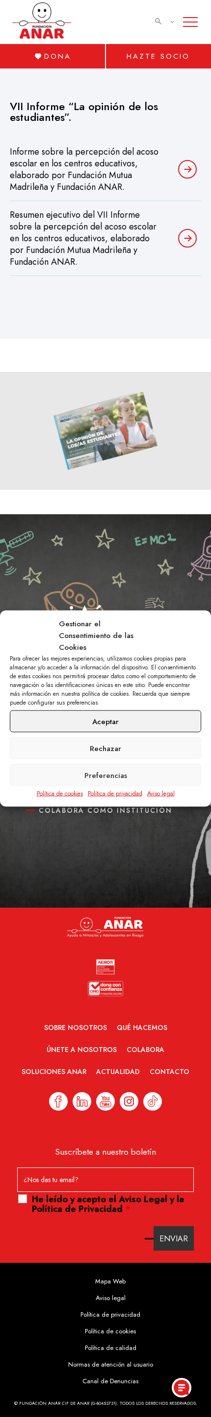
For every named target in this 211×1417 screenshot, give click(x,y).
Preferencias (105, 775)
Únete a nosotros (82, 1049)
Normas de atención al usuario (110, 1364)
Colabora (145, 1049)
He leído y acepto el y (108, 1204)
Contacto (169, 1071)
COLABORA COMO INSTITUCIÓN (105, 810)
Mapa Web (110, 1281)
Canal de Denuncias (110, 1381)
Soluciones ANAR (54, 1071)
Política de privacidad (115, 793)
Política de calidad (110, 1347)
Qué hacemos (142, 1027)
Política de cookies (60, 793)
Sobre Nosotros (75, 1027)
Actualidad (118, 1071)
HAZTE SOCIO (158, 56)
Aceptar (105, 721)
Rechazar (105, 748)
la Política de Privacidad (108, 1204)
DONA (57, 56)
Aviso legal (161, 793)
